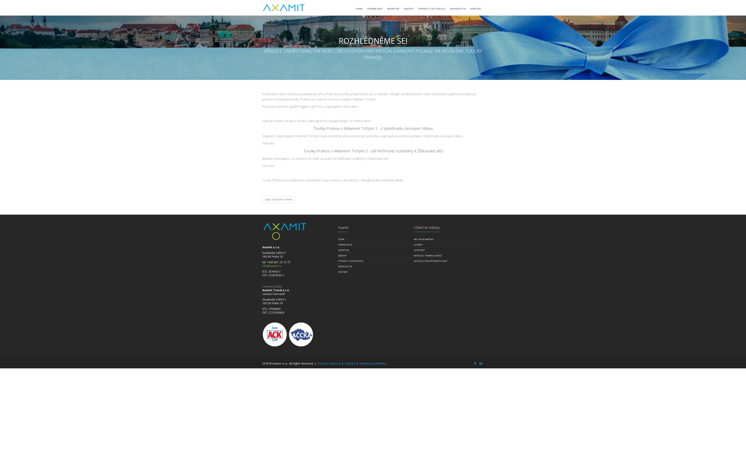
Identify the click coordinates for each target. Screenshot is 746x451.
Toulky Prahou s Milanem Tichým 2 (335, 151)
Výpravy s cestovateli (431, 8)
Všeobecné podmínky (372, 363)
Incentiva (393, 8)
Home (359, 8)
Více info (268, 143)
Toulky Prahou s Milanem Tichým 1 (345, 128)
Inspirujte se (458, 8)
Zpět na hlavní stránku (279, 199)
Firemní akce (375, 8)
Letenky (418, 244)
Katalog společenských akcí (430, 261)
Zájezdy (408, 8)
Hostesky (419, 250)
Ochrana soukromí (329, 363)
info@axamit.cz (271, 266)
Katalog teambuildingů (428, 255)
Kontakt (476, 8)
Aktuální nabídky (424, 239)
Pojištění (349, 363)
